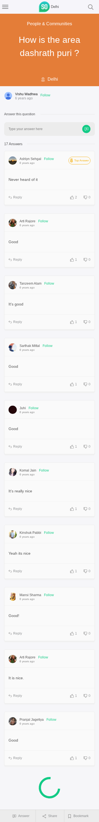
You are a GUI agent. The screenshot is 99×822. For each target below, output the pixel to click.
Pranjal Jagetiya (32, 720)
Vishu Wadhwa (26, 94)
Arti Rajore (27, 221)
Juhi (23, 408)
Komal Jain (28, 470)
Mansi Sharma (30, 595)
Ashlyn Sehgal (30, 159)
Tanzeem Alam (31, 283)
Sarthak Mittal (30, 346)
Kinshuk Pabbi (30, 533)
